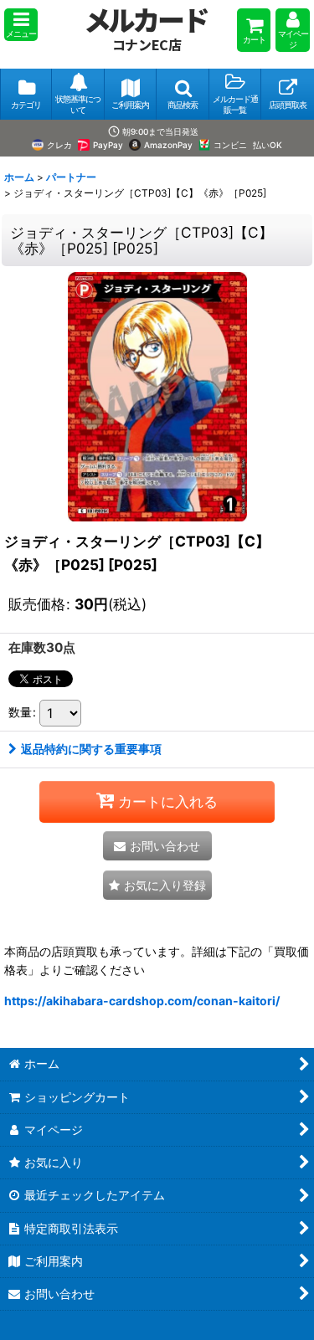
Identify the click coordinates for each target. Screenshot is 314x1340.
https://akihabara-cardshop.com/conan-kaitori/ (142, 1000)
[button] (21, 24)
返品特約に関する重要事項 (91, 749)
